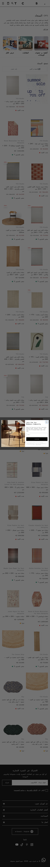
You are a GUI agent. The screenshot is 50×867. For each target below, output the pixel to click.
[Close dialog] (46, 422)
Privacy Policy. (38, 444)
